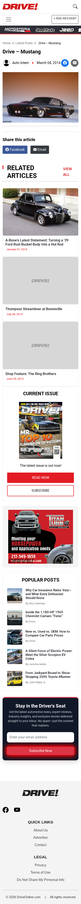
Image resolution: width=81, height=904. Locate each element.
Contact (40, 845)
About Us (40, 830)
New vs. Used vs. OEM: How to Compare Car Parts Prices (47, 633)
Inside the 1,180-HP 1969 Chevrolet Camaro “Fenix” (44, 614)
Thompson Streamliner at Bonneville (33, 309)
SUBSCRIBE (40, 491)
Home (7, 43)
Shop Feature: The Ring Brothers (30, 374)
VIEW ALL (67, 172)
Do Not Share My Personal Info (40, 880)
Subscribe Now (40, 751)
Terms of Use (40, 872)
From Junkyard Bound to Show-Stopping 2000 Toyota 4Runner (48, 675)
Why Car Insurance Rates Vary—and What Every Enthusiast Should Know (48, 594)
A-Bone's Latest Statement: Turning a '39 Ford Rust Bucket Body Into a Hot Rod (36, 242)
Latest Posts (24, 43)
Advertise (40, 837)
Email (41, 150)
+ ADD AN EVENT (65, 18)
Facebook (17, 150)
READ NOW (40, 478)
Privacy (40, 865)
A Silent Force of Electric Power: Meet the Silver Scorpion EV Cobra (48, 655)
